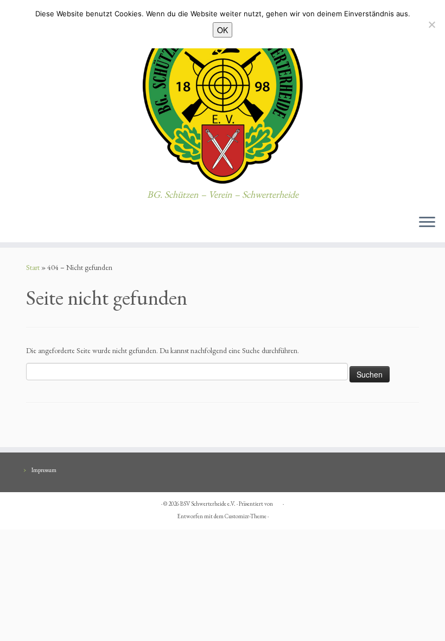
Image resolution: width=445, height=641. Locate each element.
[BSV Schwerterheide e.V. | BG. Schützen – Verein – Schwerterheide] (222, 94)
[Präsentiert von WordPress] (278, 502)
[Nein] (431, 24)
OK (222, 29)
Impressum (43, 470)
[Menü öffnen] (427, 223)
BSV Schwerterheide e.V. (208, 503)
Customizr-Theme (245, 516)
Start (33, 267)
